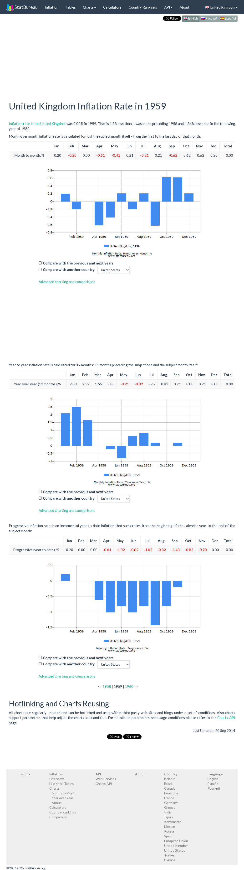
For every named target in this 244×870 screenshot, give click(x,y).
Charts (88, 7)
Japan (168, 817)
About (184, 7)
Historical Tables (61, 784)
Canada (169, 788)
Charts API (226, 717)
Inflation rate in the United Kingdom (37, 123)
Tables (71, 7)
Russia (169, 831)
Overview (56, 779)
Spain (168, 836)
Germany (171, 803)
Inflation (51, 7)
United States (174, 850)
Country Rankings (143, 7)
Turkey (169, 855)
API (167, 7)
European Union (176, 841)
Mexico (169, 826)
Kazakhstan (173, 822)
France (169, 798)
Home (25, 774)
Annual (57, 803)
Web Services (106, 779)
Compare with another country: (69, 269)
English (193, 18)
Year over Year (62, 798)
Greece (169, 807)
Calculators (112, 7)
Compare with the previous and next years (78, 263)
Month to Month (64, 793)
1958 (106, 686)
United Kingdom (222, 7)
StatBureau (26, 7)
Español (230, 18)
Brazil (168, 784)
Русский (211, 18)
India (168, 812)
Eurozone (171, 793)
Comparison (58, 817)
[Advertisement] (122, 56)
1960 (129, 686)
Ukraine (170, 860)
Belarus (169, 779)
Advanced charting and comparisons (67, 282)
